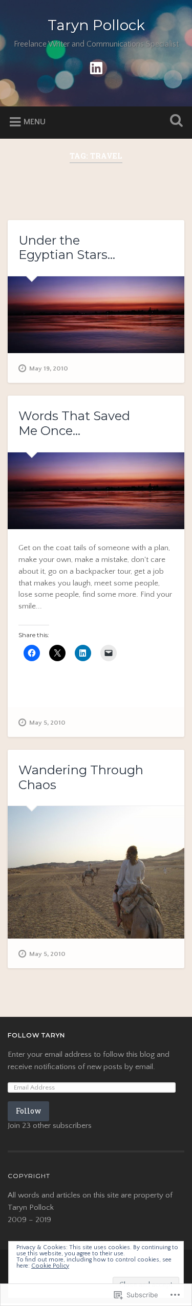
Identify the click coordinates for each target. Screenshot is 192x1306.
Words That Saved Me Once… (74, 423)
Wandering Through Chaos (80, 777)
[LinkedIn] (96, 67)
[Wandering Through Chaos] (96, 872)
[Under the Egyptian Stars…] (96, 314)
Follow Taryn (36, 1035)
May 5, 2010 (47, 722)
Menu (35, 121)
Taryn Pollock (96, 25)
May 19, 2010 (48, 368)
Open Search (174, 121)
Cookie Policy (50, 1266)
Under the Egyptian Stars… (66, 248)
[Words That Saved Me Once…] (96, 491)
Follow (28, 1111)
